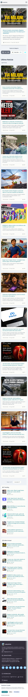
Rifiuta (10, 691)
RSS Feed (5, 62)
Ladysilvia (8, 644)
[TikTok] (14, 667)
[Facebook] (3, 667)
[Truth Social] (25, 667)
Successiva (17, 482)
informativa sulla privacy (5, 695)
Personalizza (16, 691)
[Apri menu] (26, 2)
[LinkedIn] (17, 667)
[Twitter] (10, 667)
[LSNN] (21, 667)
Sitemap (21, 676)
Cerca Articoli (6, 676)
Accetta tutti (4, 691)
